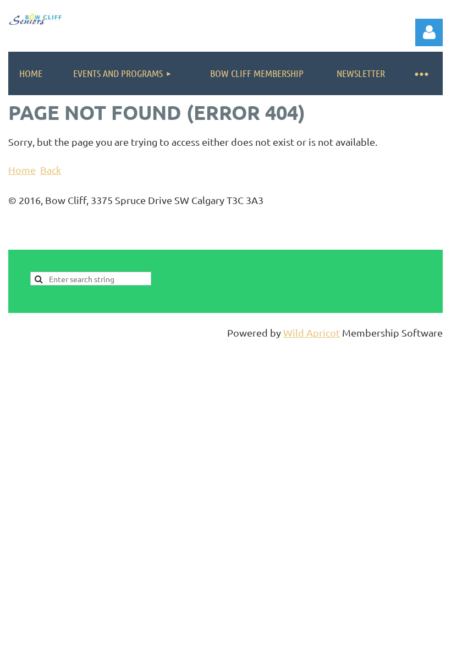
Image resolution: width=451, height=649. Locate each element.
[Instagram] (435, 242)
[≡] (421, 73)
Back (50, 169)
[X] (385, 242)
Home (22, 169)
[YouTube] (410, 242)
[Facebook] (361, 242)
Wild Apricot (311, 332)
